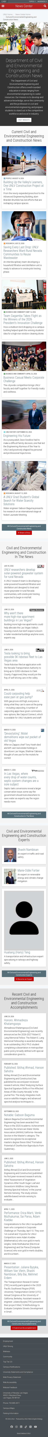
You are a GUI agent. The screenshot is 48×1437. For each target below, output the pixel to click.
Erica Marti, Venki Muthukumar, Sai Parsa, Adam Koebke (24, 1232)
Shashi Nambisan (24, 855)
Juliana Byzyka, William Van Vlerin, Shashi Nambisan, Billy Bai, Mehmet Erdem (24, 1288)
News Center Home (23, 14)
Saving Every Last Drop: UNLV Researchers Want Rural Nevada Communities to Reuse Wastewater (24, 244)
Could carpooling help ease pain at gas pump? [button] (24, 705)
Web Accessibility (10, 1382)
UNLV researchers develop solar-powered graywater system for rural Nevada (24, 583)
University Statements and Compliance (18, 1372)
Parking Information (11, 1413)
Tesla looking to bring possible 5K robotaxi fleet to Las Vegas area (24, 665)
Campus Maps (9, 1408)
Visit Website (24, 120)
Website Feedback (10, 1387)
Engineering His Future (24, 429)
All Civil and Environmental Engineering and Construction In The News (24, 815)
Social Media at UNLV (24, 1433)
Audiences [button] (42, 1)
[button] (3, 6)
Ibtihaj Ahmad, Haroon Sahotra (24, 1083)
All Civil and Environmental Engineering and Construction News (24, 527)
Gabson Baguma (24, 1130)
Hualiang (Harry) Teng (24, 928)
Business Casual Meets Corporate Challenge (24, 369)
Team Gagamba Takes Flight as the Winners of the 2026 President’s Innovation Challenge (24, 309)
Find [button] (45, 6)
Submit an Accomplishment (25, 1328)
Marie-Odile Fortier (24, 876)
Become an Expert (24, 979)
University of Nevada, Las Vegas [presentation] (4, 1)
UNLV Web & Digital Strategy (33, 1419)
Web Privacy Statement (12, 1377)
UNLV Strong (8, 1346)
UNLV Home (7, 14)
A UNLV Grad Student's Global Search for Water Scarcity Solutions (24, 490)
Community (7, 1357)
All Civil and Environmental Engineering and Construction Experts (24, 974)
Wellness (6, 1351)
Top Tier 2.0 (7, 1362)
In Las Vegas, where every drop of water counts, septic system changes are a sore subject (24, 787)
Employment (8, 1341)
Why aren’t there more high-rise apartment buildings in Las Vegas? (24, 625)
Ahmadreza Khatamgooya (24, 1035)
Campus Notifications (11, 1367)
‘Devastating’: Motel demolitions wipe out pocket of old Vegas (24, 745)
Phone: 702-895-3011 (11, 1403)
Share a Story (24, 533)
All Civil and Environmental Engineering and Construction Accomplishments (24, 1322)
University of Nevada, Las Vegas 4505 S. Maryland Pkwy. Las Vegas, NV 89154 (15, 1395)
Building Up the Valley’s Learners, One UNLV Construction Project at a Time (24, 177)
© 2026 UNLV (10, 1419)
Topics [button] (31, 1)
